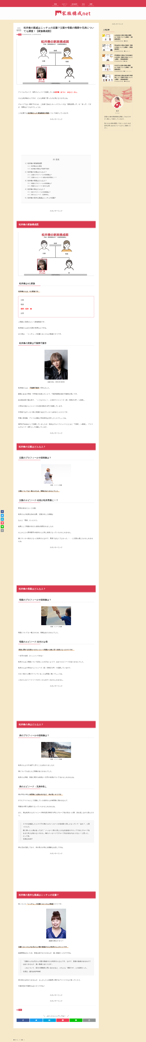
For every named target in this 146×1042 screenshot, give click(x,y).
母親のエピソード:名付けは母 (40, 186)
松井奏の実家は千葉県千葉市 (40, 169)
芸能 (20, 34)
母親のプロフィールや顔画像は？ (41, 183)
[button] (23, 1020)
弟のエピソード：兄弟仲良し (40, 194)
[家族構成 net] (73, 13)
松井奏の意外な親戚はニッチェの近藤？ (42, 198)
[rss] (128, 1)
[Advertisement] (56, 135)
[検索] (131, 1)
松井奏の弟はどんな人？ (36, 189)
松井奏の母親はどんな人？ (37, 180)
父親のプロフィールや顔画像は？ (41, 175)
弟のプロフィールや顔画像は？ (41, 192)
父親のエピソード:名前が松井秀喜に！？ (44, 177)
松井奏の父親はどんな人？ (37, 172)
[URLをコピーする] (89, 1020)
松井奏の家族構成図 (35, 163)
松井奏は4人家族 (36, 166)
